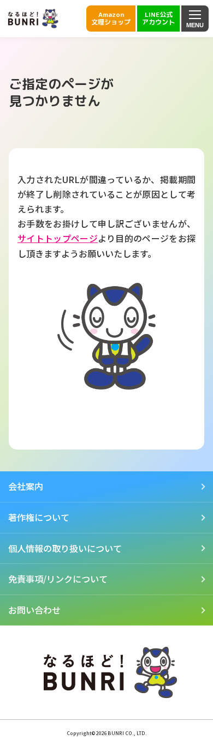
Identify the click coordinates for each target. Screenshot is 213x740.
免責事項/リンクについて (58, 578)
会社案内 (25, 486)
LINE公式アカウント (158, 18)
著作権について (38, 517)
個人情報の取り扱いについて (65, 548)
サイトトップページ (57, 238)
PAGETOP (188, 710)
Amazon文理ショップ (111, 18)
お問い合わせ (34, 609)
